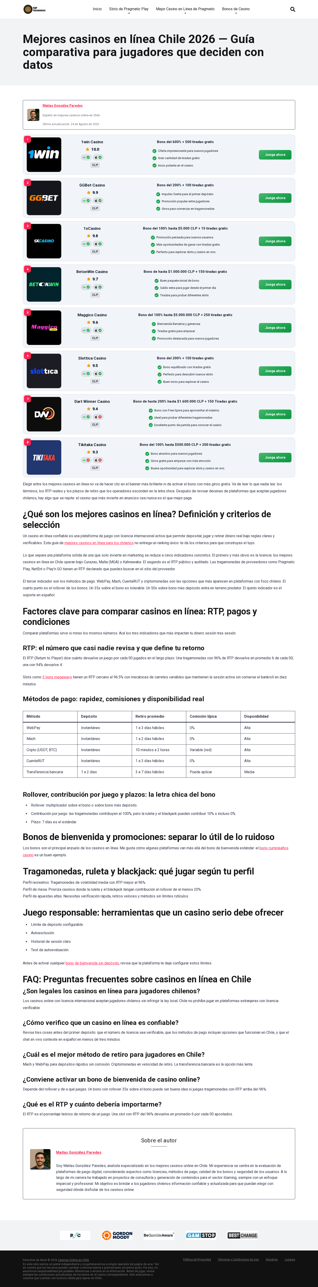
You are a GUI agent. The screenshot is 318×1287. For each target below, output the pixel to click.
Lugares (290, 1259)
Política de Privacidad (197, 1259)
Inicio (97, 9)
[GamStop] (201, 1235)
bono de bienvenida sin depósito (92, 963)
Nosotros (272, 1259)
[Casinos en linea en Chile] (34, 7)
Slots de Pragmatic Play (129, 9)
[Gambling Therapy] (117, 1235)
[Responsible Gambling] (75, 1235)
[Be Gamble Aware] (159, 1235)
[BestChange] (243, 1235)
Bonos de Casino (236, 9)
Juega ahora (275, 155)
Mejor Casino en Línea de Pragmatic (185, 9)
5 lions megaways (57, 677)
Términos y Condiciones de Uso (238, 1259)
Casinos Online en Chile (73, 1260)
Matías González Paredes (63, 105)
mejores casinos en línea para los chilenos (99, 543)
